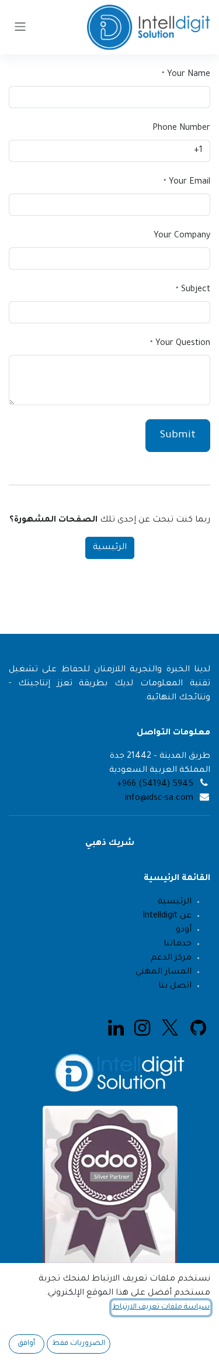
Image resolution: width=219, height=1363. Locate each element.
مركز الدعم (171, 958)
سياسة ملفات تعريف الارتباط (161, 1307)
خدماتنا (178, 944)
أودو (184, 930)
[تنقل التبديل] (20, 27)
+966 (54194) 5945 (155, 784)
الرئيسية (110, 548)
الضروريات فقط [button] (78, 1344)
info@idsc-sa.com (159, 798)
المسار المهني (163, 972)
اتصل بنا (174, 986)
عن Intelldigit (167, 916)
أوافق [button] (26, 1344)
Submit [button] (178, 435)
